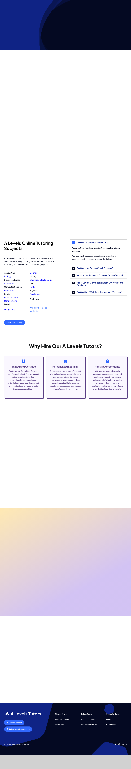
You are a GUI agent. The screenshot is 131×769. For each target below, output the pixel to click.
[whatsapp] (126, 744)
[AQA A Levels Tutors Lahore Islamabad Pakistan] (23, 713)
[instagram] (119, 744)
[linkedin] (123, 744)
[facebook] (115, 744)
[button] (98, 243)
